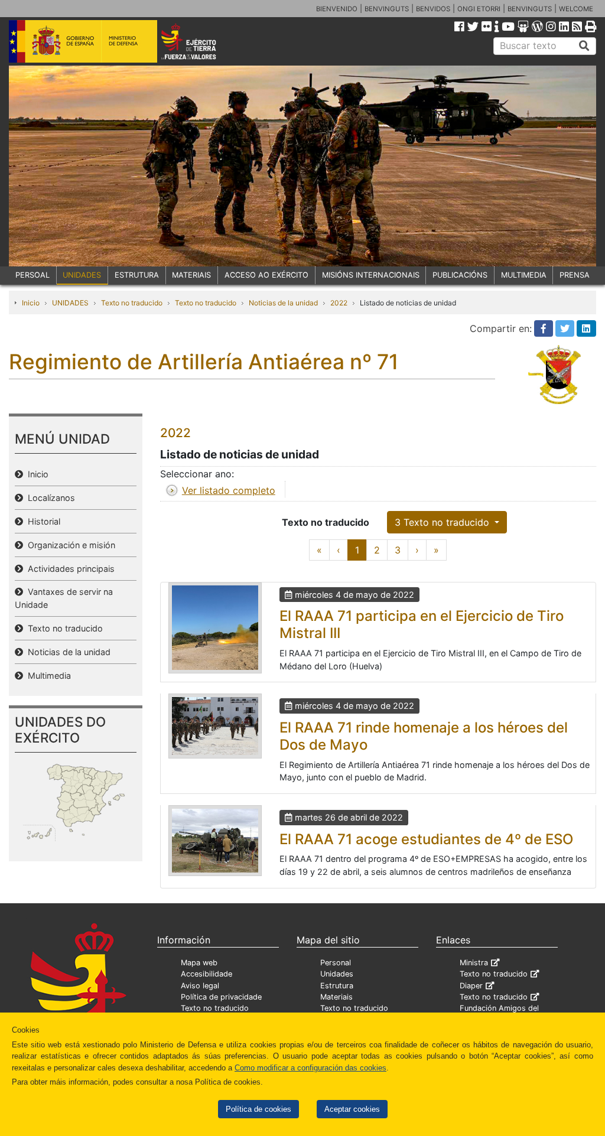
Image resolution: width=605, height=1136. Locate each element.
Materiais (336, 996)
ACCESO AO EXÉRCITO (266, 275)
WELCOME (576, 9)
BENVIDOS (433, 9)
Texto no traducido (131, 302)
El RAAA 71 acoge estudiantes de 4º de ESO (426, 839)
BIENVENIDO (336, 9)
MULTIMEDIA (524, 275)
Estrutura (336, 985)
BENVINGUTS (387, 9)
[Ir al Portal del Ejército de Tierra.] (200, 41)
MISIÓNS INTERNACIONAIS (370, 275)
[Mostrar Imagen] (215, 627)
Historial (41, 521)
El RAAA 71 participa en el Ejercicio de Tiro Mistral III (421, 624)
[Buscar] (584, 46)
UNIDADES (82, 275)
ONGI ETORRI (478, 9)
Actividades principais (69, 569)
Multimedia (47, 675)
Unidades (336, 973)
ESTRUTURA (137, 275)
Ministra (474, 962)
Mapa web (199, 962)
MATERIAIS (191, 275)
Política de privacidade (221, 996)
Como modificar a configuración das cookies (310, 1067)
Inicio (31, 302)
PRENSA (575, 275)
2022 (338, 302)
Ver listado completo (228, 490)
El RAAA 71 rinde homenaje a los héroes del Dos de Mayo (423, 736)
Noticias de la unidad (283, 302)
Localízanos (49, 498)
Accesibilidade (206, 973)
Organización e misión (69, 545)
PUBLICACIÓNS (459, 275)
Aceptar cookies (352, 1109)
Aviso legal (200, 985)
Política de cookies (258, 1109)
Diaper (471, 985)
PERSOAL (32, 275)
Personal (335, 962)
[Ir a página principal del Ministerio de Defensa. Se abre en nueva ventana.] (83, 41)
